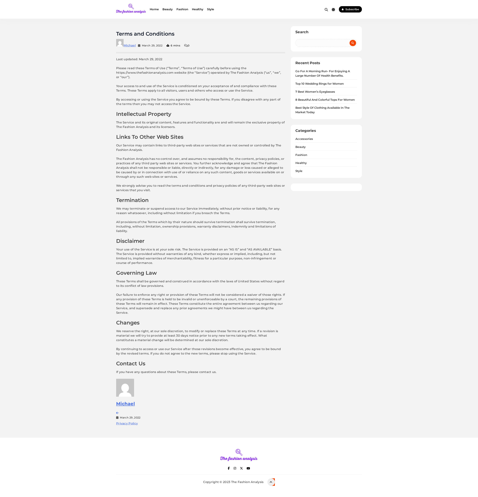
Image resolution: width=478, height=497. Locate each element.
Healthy (197, 9)
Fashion (182, 9)
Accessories (304, 139)
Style (210, 9)
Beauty (167, 9)
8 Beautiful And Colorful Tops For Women (325, 99)
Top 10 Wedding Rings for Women (319, 83)
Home (154, 9)
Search (301, 32)
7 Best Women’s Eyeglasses (315, 91)
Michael (130, 45)
